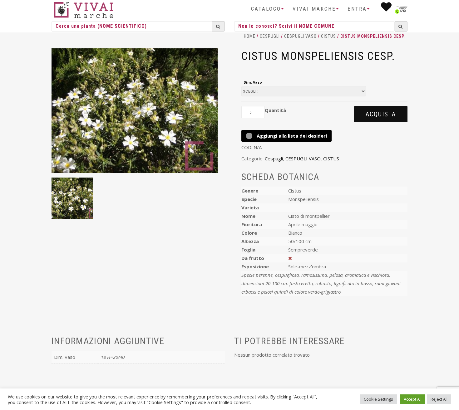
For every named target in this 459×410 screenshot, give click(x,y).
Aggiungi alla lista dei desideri (291, 136)
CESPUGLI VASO (300, 36)
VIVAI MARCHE (314, 9)
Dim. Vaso (253, 82)
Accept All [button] (413, 399)
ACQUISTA (381, 114)
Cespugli (270, 36)
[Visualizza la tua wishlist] (386, 9)
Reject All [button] (439, 399)
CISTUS (328, 36)
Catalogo (266, 9)
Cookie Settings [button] (378, 399)
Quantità (275, 110)
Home (249, 36)
